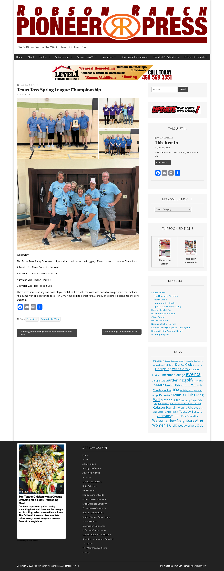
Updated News (165, 137)
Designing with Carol (172, 368)
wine (199, 420)
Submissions (62, 57)
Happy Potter (198, 381)
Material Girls (171, 400)
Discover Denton (159, 320)
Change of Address (92, 481)
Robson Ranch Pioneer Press (47, 565)
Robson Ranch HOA (161, 310)
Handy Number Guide (164, 303)
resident (165, 403)
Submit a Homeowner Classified (98, 539)
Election (156, 375)
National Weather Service (163, 324)
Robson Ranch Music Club (174, 407)
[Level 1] (112, 72)
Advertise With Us (91, 472)
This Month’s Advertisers (165, 57)
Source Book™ (85, 57)
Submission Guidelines (93, 525)
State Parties (164, 411)
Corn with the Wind (50, 319)
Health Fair (172, 385)
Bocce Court (170, 361)
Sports (35, 84)
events (193, 374)
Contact (43, 57)
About (31, 57)
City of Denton (158, 317)
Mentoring (185, 400)
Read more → (162, 162)
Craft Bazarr (169, 365)
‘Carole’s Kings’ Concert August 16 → (121, 331)
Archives (86, 477)
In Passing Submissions (94, 530)
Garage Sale (158, 380)
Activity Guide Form (91, 468)
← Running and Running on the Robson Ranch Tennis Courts (45, 333)
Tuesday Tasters (190, 411)
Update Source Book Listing (167, 306)
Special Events (89, 521)
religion (158, 403)
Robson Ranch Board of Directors (185, 403)
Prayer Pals (196, 400)
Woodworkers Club (190, 425)
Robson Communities (195, 57)
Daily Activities (89, 486)
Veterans (164, 415)
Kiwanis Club (181, 395)
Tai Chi (175, 411)
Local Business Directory (166, 296)
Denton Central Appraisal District (167, 331)
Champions (32, 319)
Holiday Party (187, 390)
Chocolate (188, 361)
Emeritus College (173, 375)
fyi (202, 375)
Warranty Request (160, 334)
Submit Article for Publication (96, 534)
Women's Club (164, 425)
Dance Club (183, 364)
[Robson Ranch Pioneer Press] (112, 22)
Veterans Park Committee (185, 416)
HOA (175, 389)
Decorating (197, 365)
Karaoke (164, 395)
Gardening (174, 380)
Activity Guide (160, 299)
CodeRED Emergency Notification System (171, 327)
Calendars (107, 57)
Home (19, 57)
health (159, 385)
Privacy (86, 552)
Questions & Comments (94, 508)
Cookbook (198, 361)
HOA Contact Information (134, 57)
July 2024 (25, 84)
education (194, 369)
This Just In (166, 142)
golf (188, 380)
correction (158, 365)
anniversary (158, 361)
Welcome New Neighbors (173, 420)
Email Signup (88, 490)
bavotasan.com (199, 565)
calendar (180, 361)
